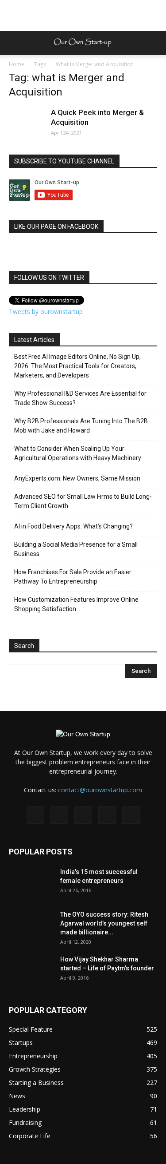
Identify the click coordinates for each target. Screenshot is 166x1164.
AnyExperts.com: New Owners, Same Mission (77, 478)
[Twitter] (107, 815)
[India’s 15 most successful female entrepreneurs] (31, 882)
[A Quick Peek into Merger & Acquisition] (26, 125)
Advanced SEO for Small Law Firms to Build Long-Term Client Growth (83, 501)
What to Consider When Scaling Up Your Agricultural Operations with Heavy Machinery (77, 453)
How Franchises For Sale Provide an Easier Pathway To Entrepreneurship (72, 576)
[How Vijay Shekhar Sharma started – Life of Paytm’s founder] (31, 970)
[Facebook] (35, 815)
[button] (153, 43)
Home (16, 64)
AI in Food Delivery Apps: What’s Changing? (73, 526)
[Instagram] (59, 815)
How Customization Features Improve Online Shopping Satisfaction (76, 604)
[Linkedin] (83, 815)
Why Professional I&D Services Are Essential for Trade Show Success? (80, 398)
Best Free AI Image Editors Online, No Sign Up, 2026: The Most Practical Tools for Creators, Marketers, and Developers (77, 366)
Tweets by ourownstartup (46, 311)
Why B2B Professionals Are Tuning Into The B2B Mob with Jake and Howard (81, 425)
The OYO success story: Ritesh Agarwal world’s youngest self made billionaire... (104, 923)
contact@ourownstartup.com (100, 790)
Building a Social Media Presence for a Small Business (76, 549)
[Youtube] (131, 815)
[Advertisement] (83, 15)
